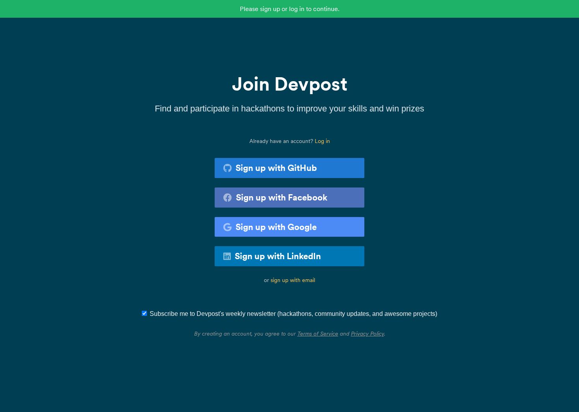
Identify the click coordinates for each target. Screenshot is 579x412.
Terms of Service (317, 333)
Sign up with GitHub (276, 167)
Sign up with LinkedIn (278, 256)
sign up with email (293, 280)
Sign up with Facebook (281, 197)
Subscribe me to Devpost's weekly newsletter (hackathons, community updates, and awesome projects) (293, 313)
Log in (322, 141)
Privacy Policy (367, 333)
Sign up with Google (276, 226)
